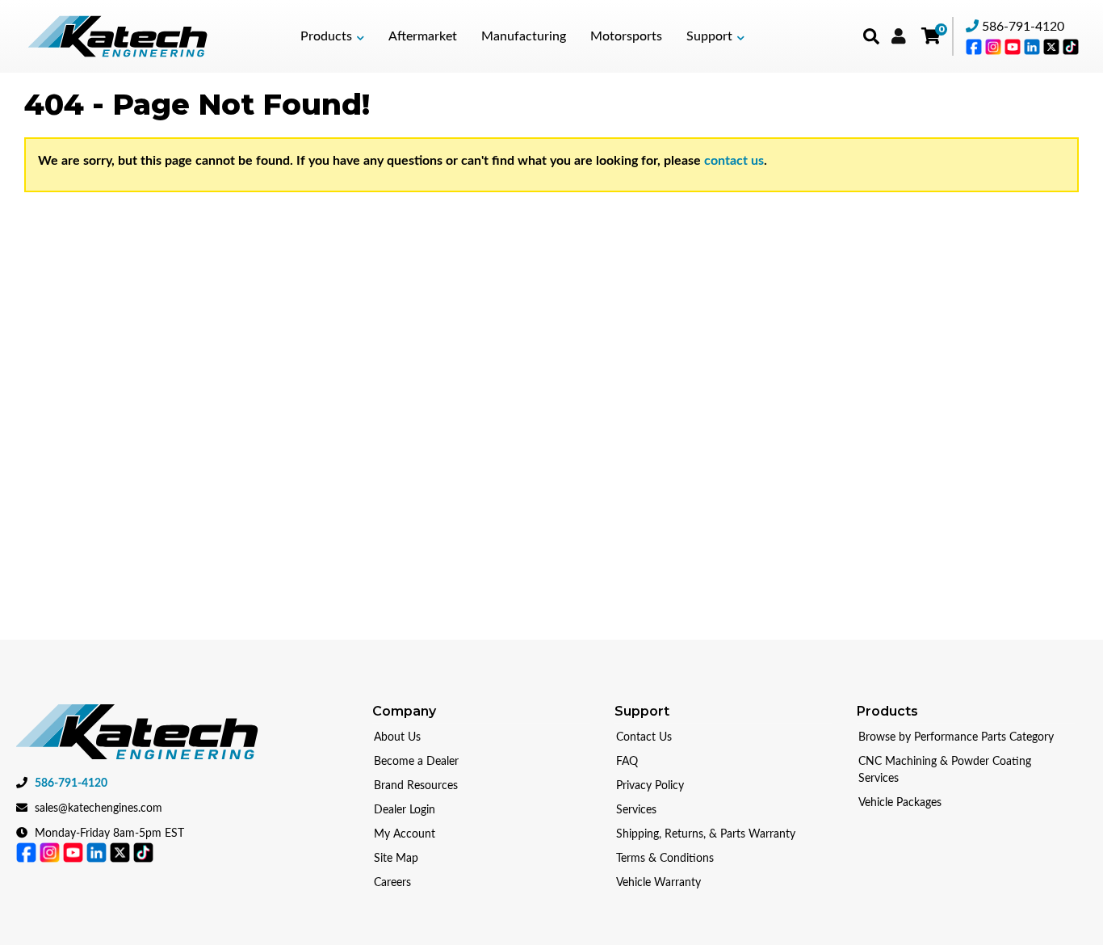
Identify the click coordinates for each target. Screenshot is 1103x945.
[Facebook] (975, 46)
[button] (332, 36)
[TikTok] (1071, 46)
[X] (1053, 46)
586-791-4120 (1023, 26)
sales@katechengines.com (98, 808)
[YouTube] (1014, 46)
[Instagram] (994, 46)
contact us (734, 160)
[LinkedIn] (1033, 46)
